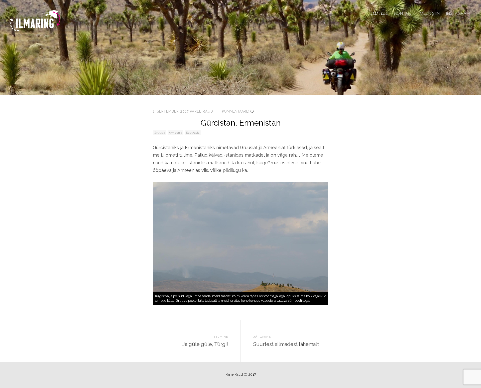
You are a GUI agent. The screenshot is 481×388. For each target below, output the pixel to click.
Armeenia (175, 132)
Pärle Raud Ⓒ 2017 (240, 374)
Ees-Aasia (192, 132)
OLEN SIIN (430, 13)
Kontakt (404, 13)
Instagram (458, 13)
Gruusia (159, 132)
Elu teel (379, 13)
